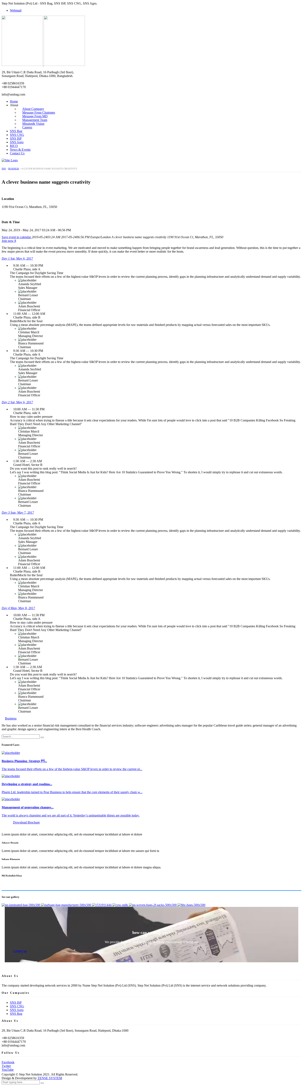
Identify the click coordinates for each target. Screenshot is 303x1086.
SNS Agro (16, 142)
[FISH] (102, 905)
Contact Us (17, 153)
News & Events (20, 149)
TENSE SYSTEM (50, 1078)
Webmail (15, 10)
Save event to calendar (17, 237)
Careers (27, 127)
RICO (14, 146)
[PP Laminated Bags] (21, 905)
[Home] (10, 160)
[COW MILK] (120, 905)
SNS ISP (16, 138)
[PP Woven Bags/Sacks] (153, 905)
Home (14, 101)
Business (10, 718)
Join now (9, 241)
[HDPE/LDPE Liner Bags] (66, 905)
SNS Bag (16, 131)
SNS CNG (17, 134)
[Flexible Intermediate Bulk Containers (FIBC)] (191, 905)
